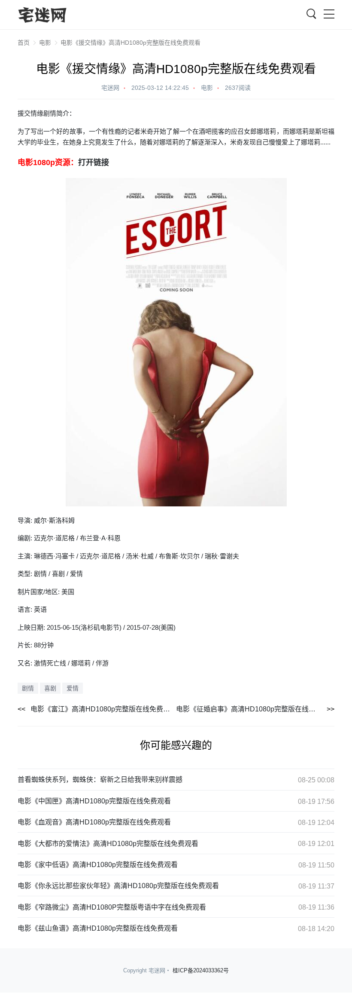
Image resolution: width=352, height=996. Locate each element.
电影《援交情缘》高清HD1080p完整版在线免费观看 (130, 42)
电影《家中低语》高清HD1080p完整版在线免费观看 (98, 864)
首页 (24, 42)
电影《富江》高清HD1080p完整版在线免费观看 (103, 709)
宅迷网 (110, 87)
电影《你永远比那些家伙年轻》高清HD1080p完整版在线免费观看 (118, 885)
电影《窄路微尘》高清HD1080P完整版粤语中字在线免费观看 (112, 907)
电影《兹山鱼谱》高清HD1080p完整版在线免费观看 (98, 928)
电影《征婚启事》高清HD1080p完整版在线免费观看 (255, 709)
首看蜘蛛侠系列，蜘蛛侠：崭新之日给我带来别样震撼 (100, 779)
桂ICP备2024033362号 (201, 970)
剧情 (28, 688)
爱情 (73, 688)
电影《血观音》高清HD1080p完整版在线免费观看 (94, 822)
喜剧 (50, 688)
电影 (45, 42)
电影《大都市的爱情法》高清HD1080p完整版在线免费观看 (108, 843)
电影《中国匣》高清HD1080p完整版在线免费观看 (94, 801)
